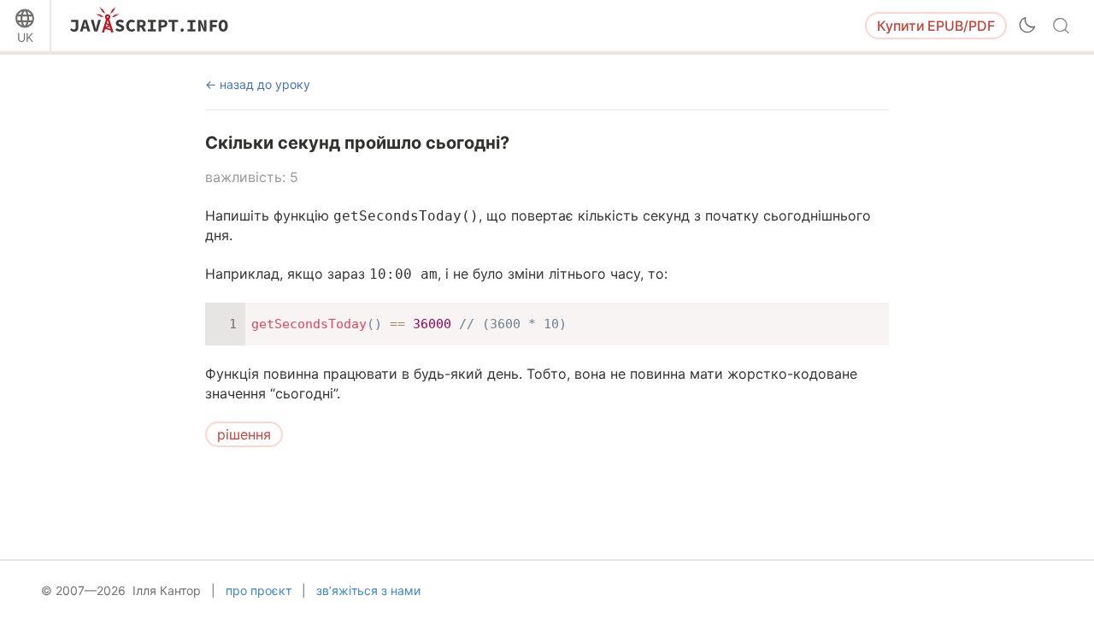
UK (25, 37)
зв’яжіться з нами (368, 590)
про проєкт (258, 590)
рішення (244, 434)
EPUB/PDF (936, 25)
